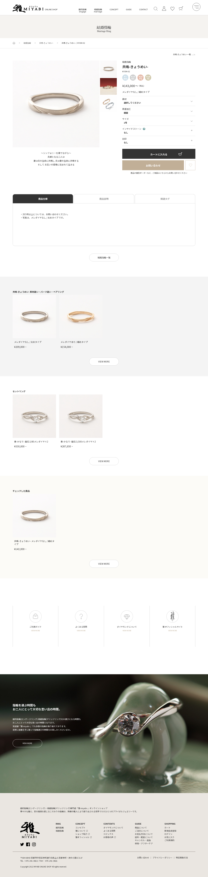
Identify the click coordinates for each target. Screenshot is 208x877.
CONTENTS (109, 823)
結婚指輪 (98, 10)
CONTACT (143, 9)
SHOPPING (169, 823)
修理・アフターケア (144, 843)
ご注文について (142, 830)
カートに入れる (158, 154)
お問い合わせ (153, 165)
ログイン (168, 834)
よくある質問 (109, 830)
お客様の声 (108, 837)
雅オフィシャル (82, 837)
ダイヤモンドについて (113, 827)
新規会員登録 (170, 830)
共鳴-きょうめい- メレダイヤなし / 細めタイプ (34, 543)
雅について (80, 830)
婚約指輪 (82, 10)
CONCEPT (114, 9)
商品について (141, 827)
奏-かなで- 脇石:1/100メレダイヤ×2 (78, 441)
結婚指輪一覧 (104, 257)
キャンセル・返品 (143, 840)
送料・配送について (144, 837)
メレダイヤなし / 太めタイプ (27, 341)
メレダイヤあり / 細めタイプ (74, 341)
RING (58, 823)
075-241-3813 (31, 860)
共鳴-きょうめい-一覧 (182, 54)
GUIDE (129, 9)
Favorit (190, 165)
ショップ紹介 (81, 834)
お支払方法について (144, 834)
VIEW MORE (104, 361)
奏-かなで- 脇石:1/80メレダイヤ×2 (31, 441)
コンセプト (80, 827)
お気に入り (169, 837)
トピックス (108, 834)
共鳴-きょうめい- (46, 43)
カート (167, 827)
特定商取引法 (182, 857)
